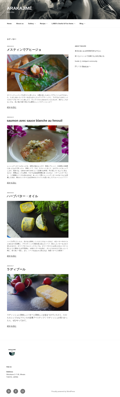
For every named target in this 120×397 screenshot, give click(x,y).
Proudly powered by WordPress (63, 391)
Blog (81, 23)
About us (20, 23)
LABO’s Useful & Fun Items (62, 23)
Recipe (42, 23)
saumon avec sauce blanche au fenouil (34, 120)
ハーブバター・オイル (22, 196)
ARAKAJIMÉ (19, 8)
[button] (37, 72)
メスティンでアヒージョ (24, 49)
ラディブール (16, 269)
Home (9, 23)
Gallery (31, 23)
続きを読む (11, 107)
